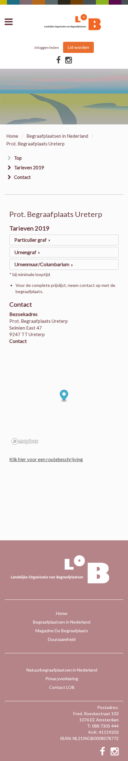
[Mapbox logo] (25, 441)
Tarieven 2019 (29, 167)
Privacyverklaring (61, 678)
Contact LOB (62, 687)
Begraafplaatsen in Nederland (57, 136)
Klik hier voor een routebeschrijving (46, 459)
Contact (22, 177)
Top (18, 158)
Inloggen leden (46, 47)
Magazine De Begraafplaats (61, 630)
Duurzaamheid (61, 639)
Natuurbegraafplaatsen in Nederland (61, 669)
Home (12, 136)
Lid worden (78, 47)
